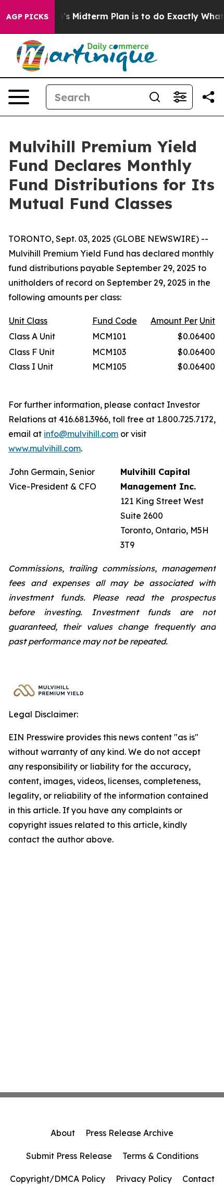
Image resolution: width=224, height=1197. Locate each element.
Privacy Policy (144, 1179)
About (63, 1133)
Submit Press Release (69, 1156)
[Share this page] (208, 97)
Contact (198, 1179)
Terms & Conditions (160, 1156)
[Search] (154, 97)
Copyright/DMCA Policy (57, 1179)
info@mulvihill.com (81, 434)
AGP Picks (27, 16)
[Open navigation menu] (18, 97)
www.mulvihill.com (44, 448)
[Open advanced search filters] (179, 97)
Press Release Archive (129, 1133)
